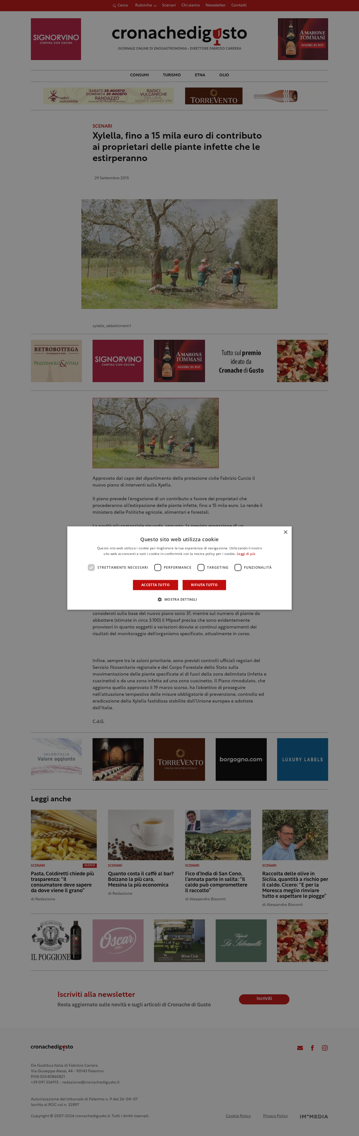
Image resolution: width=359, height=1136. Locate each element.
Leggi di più (246, 554)
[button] (179, 599)
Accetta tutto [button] (155, 584)
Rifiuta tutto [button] (204, 584)
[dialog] (179, 568)
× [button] (285, 532)
